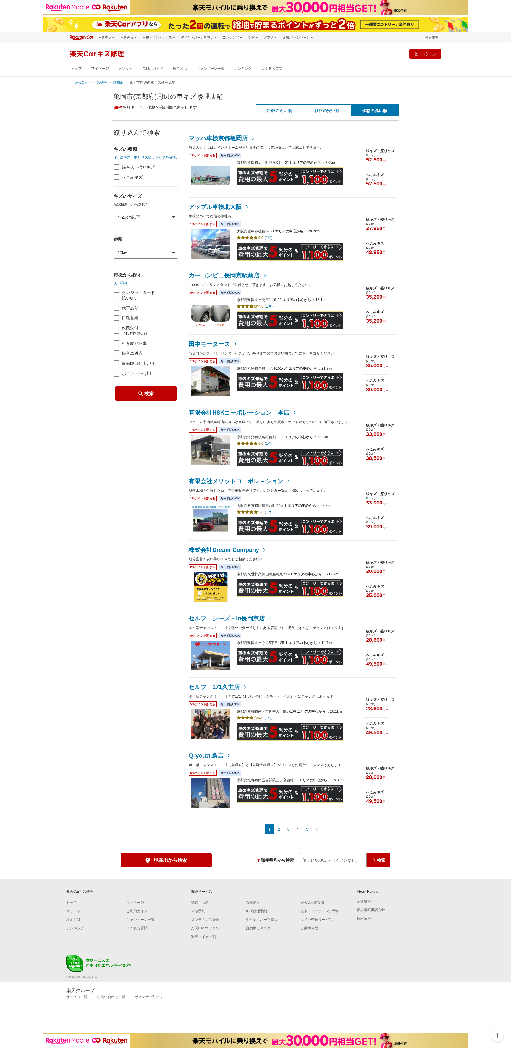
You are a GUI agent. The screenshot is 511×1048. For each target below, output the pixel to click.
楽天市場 (431, 37)
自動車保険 (309, 928)
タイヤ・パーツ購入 (262, 920)
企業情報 (364, 901)
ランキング (243, 68)
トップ (76, 68)
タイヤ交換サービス (316, 920)
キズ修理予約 (256, 911)
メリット (125, 68)
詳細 (123, 283)
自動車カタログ (258, 928)
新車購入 (253, 902)
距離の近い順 (279, 110)
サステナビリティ (149, 997)
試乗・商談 (200, 902)
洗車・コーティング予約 (319, 911)
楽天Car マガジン (205, 928)
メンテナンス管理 (205, 920)
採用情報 (364, 918)
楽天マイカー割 (203, 937)
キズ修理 (100, 82)
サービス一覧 (77, 997)
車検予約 (198, 911)
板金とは (180, 68)
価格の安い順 (327, 110)
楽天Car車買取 (312, 902)
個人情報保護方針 (371, 910)
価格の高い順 (374, 110)
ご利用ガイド (152, 68)
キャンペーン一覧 (210, 68)
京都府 (118, 82)
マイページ (100, 68)
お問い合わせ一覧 (111, 997)
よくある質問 (271, 68)
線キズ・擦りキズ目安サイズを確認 (148, 157)
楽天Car (81, 82)
